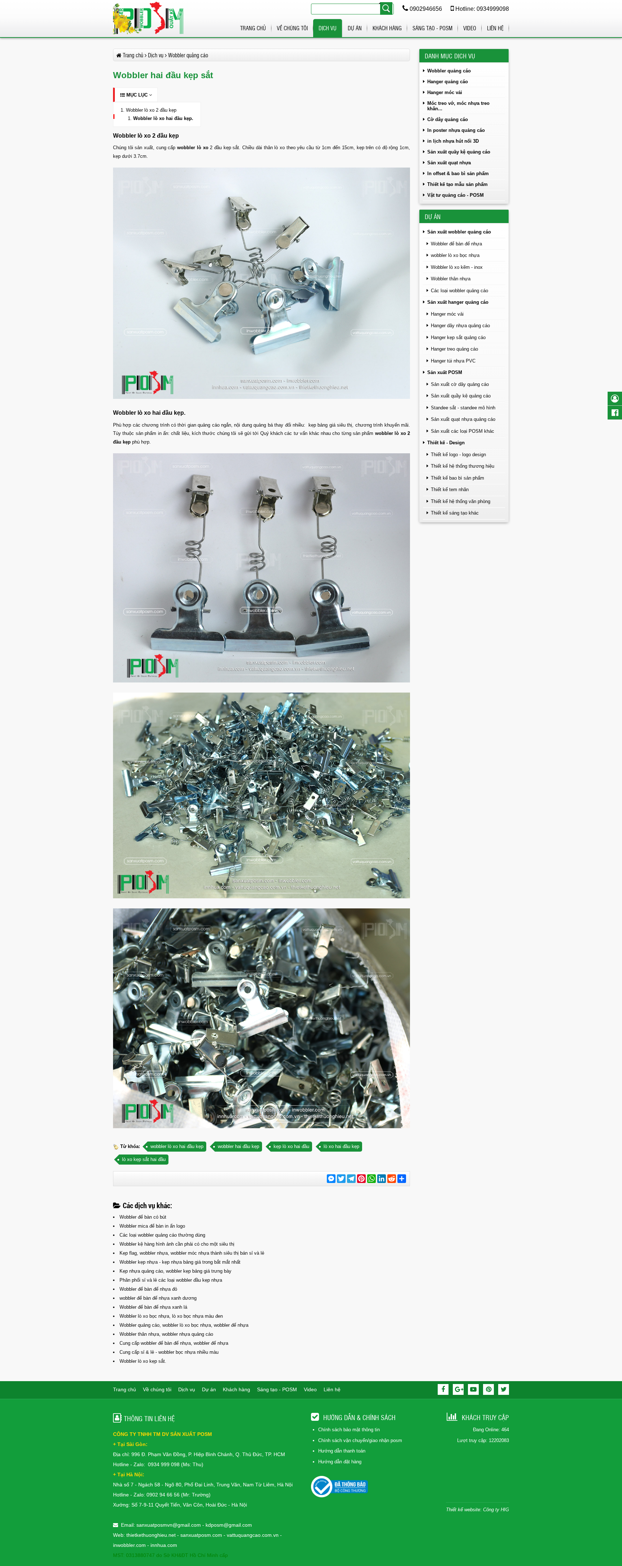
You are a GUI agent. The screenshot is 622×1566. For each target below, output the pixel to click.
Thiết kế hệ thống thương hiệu (462, 466)
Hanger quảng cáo (447, 81)
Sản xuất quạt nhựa (449, 162)
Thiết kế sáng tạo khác (455, 513)
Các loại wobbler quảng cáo (459, 290)
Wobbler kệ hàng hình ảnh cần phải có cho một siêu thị (177, 1244)
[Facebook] (443, 1389)
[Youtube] (473, 1389)
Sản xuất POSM (444, 372)
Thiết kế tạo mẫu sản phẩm (457, 184)
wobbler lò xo (192, 147)
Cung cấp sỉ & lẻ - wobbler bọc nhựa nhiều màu (169, 1352)
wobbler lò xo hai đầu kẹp (176, 1146)
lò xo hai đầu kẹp (341, 1146)
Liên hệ (495, 28)
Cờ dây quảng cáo (447, 119)
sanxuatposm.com (201, 1535)
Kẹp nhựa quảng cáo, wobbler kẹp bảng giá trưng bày (175, 1271)
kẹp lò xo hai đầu (291, 1146)
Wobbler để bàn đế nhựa (456, 243)
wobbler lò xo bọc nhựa (455, 255)
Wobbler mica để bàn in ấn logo (152, 1226)
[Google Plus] (458, 1389)
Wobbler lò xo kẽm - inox (457, 267)
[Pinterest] (488, 1389)
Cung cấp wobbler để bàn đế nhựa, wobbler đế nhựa (174, 1343)
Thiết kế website (463, 1509)
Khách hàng (387, 28)
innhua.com (163, 1545)
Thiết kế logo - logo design (458, 454)
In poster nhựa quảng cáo (456, 130)
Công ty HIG (496, 1509)
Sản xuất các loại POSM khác (462, 431)
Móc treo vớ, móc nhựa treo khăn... (458, 106)
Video (469, 28)
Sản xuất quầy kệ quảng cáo (458, 152)
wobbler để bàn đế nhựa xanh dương (158, 1298)
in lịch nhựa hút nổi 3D (453, 141)
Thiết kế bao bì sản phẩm (457, 478)
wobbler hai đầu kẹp (238, 1146)
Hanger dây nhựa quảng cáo (460, 325)
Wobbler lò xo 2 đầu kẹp (151, 110)
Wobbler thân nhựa (450, 278)
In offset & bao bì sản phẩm (458, 173)
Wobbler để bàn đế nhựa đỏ (148, 1289)
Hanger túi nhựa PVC (453, 361)
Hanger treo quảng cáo (454, 349)
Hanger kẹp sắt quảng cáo (458, 337)
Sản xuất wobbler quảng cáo (459, 232)
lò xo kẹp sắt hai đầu (144, 1159)
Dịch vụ (328, 28)
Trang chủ (253, 28)
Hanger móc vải (444, 92)
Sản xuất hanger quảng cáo (457, 302)
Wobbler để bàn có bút (143, 1217)
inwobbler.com (130, 1545)
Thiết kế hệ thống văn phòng (460, 501)
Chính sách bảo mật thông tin (349, 1429)
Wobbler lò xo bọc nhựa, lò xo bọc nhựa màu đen (171, 1316)
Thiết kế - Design (446, 442)
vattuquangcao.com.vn (253, 1535)
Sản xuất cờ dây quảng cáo (460, 384)
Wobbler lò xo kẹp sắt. (143, 1361)
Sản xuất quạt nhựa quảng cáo (463, 419)
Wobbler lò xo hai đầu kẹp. (163, 118)
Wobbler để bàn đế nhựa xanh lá (153, 1307)
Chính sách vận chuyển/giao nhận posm (360, 1440)
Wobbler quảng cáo (449, 71)
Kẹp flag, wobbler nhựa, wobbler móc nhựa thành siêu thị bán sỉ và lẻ (192, 1253)
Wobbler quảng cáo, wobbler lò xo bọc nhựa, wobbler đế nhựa (184, 1325)
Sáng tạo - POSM (432, 28)
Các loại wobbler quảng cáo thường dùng (162, 1235)
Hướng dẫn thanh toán (341, 1451)
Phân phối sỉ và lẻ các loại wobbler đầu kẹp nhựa (171, 1280)
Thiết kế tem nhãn (450, 489)
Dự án (355, 28)
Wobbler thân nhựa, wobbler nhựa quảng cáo (166, 1334)
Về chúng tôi (292, 28)
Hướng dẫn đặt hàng (339, 1461)
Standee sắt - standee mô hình (463, 407)
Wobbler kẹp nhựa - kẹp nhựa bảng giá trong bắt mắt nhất (180, 1262)
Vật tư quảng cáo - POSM (455, 195)
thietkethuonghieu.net (151, 1535)
